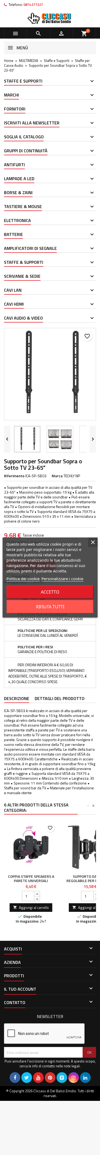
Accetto (50, 592)
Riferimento (14, 475)
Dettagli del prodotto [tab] (60, 698)
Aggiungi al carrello (31, 907)
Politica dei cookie (22, 578)
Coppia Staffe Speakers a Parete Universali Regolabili (31, 880)
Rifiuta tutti (50, 607)
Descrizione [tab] (16, 698)
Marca (57, 475)
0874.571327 (33, 4)
